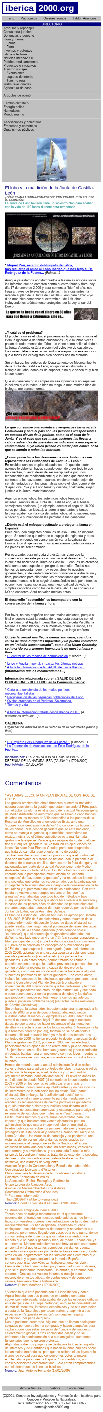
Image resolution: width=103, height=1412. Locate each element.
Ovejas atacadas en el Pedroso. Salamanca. (39, 701)
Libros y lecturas (16, 54)
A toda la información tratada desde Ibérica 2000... (43, 712)
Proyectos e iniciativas (20, 65)
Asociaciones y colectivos (23, 122)
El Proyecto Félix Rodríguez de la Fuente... (38, 742)
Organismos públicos (19, 129)
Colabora (54, 1388)
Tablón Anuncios (84, 18)
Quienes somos (55, 18)
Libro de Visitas (29, 1388)
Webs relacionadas (17, 84)
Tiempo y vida (17, 704)
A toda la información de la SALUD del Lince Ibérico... (46, 667)
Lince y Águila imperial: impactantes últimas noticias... (46, 663)
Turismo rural (15, 80)
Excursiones (14, 73)
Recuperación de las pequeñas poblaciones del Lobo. (45, 697)
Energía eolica (14, 107)
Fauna (10, 43)
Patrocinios (29, 18)
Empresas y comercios (20, 126)
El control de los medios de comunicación (37, 656)
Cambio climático (16, 103)
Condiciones (75, 1388)
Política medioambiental (21, 62)
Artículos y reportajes (19, 28)
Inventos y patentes (18, 50)
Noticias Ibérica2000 (18, 58)
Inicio (10, 18)
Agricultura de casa (18, 88)
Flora (9, 47)
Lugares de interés (18, 77)
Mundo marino (14, 114)
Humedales (12, 110)
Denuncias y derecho (19, 35)
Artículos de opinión (18, 95)
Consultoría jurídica (18, 32)
